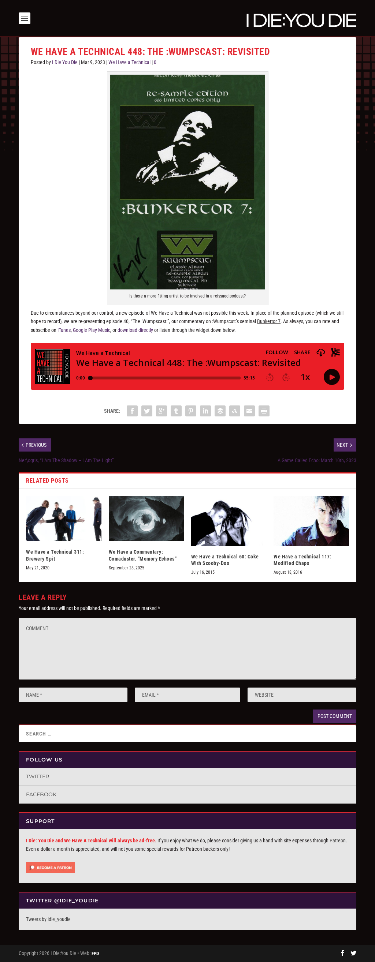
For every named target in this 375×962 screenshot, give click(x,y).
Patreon (338, 840)
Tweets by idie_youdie (48, 919)
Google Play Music (91, 330)
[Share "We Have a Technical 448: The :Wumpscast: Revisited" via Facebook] (132, 411)
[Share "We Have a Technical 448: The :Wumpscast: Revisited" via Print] (264, 411)
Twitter (37, 776)
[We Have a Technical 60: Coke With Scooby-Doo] (228, 521)
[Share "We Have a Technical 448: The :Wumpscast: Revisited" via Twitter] (147, 411)
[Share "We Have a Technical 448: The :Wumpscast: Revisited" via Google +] (161, 411)
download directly (135, 330)
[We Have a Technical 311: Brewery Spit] (63, 518)
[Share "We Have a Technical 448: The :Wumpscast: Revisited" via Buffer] (220, 411)
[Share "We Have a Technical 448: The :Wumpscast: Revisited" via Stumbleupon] (234, 411)
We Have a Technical (129, 62)
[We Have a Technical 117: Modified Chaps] (311, 521)
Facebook (41, 794)
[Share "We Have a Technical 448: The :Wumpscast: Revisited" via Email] (249, 411)
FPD (95, 953)
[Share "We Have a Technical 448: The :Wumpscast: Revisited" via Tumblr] (176, 411)
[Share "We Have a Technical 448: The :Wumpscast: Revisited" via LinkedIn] (205, 411)
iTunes (64, 330)
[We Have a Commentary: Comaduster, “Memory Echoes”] (146, 518)
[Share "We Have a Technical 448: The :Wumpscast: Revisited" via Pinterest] (190, 411)
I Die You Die (65, 62)
